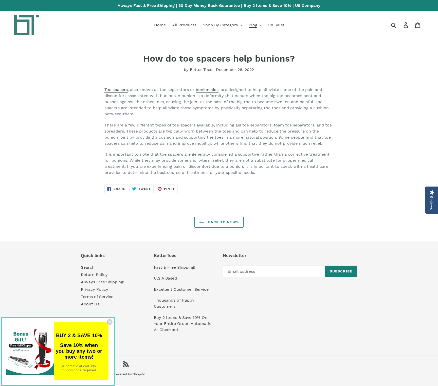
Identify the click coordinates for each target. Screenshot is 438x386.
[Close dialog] (109, 322)
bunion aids (207, 89)
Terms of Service (97, 296)
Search (88, 267)
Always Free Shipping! (102, 282)
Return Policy (94, 274)
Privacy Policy (94, 289)
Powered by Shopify (129, 374)
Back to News (223, 222)
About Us (90, 304)
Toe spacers (116, 89)
